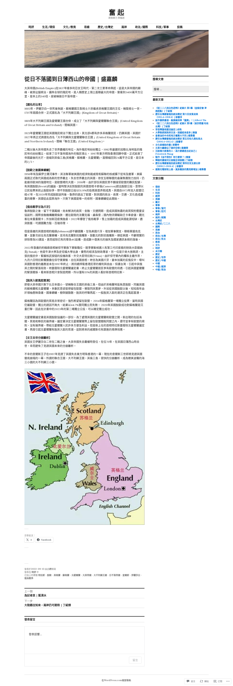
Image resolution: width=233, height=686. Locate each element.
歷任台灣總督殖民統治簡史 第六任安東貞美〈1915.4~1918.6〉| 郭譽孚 (176, 116)
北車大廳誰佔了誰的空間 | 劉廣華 (171, 147)
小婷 (49, 569)
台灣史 (158, 220)
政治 (157, 232)
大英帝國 (87, 575)
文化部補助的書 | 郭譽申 (167, 144)
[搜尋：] (181, 89)
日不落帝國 (114, 575)
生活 (157, 189)
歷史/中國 (160, 260)
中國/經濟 (160, 266)
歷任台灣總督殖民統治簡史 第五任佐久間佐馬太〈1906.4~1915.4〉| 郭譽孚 (178, 140)
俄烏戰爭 (28, 578)
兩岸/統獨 (160, 217)
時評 (31, 27)
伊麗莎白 (135, 575)
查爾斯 (125, 575)
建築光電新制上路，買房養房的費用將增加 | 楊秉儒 (180, 169)
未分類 (158, 251)
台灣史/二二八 (162, 223)
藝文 (157, 202)
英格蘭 (57, 575)
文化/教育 (69, 27)
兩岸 (124, 27)
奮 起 (116, 12)
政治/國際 (141, 27)
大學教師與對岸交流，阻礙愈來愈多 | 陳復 (176, 132)
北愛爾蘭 (75, 575)
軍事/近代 (160, 211)
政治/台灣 (160, 235)
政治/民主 (160, 238)
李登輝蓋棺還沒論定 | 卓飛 (168, 129)
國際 (157, 226)
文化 (157, 245)
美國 (157, 199)
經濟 (157, 195)
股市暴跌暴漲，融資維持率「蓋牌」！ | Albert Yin (180, 120)
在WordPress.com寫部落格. (116, 680)
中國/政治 (160, 269)
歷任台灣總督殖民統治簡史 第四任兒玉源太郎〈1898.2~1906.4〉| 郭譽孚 (177, 165)
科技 (157, 192)
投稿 (180, 27)
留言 (135, 660)
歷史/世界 (160, 257)
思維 (87, 27)
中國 (157, 263)
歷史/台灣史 (105, 27)
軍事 (157, 205)
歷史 (157, 254)
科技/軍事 (162, 27)
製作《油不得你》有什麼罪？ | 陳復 (172, 157)
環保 (157, 186)
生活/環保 (48, 27)
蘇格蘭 (66, 575)
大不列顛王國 (100, 575)
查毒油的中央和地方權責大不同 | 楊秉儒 (175, 135)
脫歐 (49, 575)
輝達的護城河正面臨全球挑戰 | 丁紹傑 (174, 160)
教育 (157, 241)
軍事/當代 (160, 208)
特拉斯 (41, 575)
